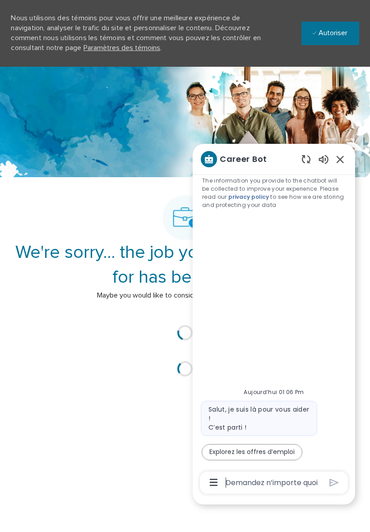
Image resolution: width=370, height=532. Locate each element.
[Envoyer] (334, 482)
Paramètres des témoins (121, 47)
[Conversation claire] (306, 159)
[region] (274, 320)
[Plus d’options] (213, 482)
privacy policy (248, 197)
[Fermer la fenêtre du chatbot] (340, 159)
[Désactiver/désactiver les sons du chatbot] (323, 158)
